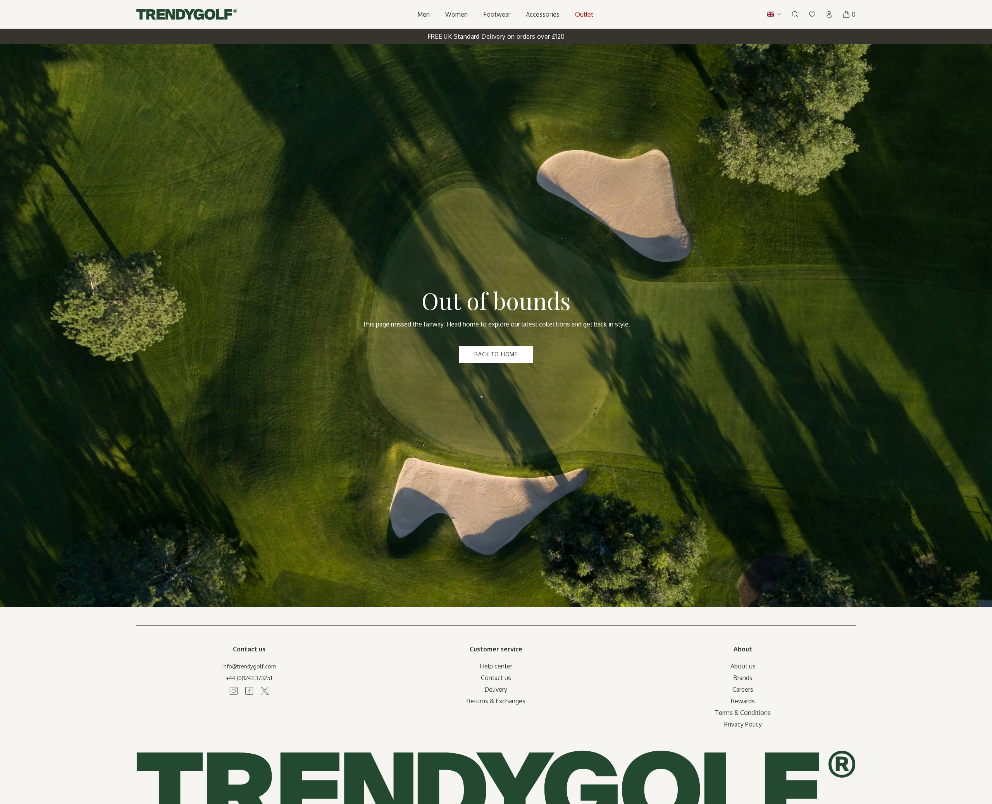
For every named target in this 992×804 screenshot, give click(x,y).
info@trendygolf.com (249, 666)
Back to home (495, 354)
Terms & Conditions (743, 712)
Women (456, 14)
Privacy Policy (743, 724)
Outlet (584, 14)
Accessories (543, 14)
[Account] (829, 14)
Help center (496, 666)
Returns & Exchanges (496, 701)
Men (423, 14)
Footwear (496, 14)
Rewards (743, 701)
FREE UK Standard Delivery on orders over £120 (496, 36)
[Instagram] (233, 691)
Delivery (495, 689)
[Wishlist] (812, 14)
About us (743, 666)
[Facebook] (249, 691)
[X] (264, 691)
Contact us (496, 678)
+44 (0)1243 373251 (249, 678)
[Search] (795, 14)
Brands (743, 678)
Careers (742, 689)
